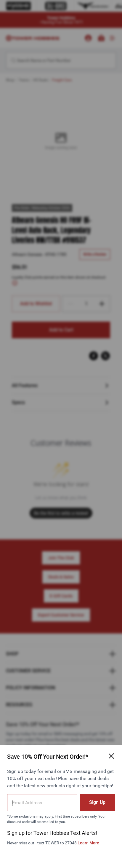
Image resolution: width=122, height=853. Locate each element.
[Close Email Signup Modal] (111, 756)
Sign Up (97, 802)
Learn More (88, 843)
